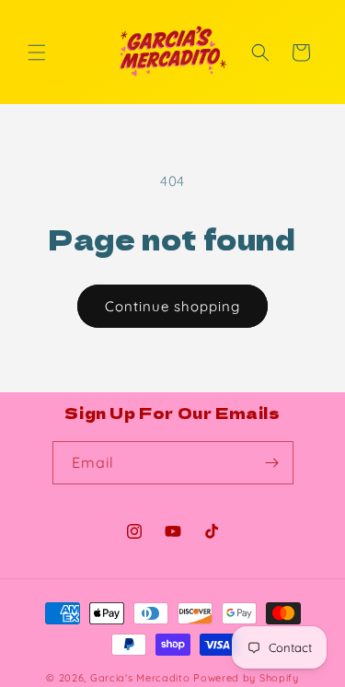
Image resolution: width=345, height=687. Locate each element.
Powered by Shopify (246, 677)
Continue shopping (172, 306)
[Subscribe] (272, 462)
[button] (37, 52)
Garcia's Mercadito (140, 677)
